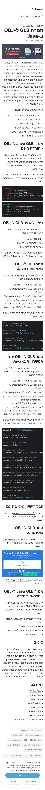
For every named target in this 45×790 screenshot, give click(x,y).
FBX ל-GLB (35, 707)
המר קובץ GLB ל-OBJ (30, 123)
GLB (41, 62)
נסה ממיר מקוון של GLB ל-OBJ (26, 132)
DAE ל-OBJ (35, 699)
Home (39, 9)
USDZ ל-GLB (34, 703)
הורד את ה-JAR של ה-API (27, 174)
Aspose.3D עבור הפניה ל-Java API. (24, 630)
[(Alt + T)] (32, 9)
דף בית (40, 26)
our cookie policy (34, 770)
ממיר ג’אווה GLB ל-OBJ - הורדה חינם (23, 115)
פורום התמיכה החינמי (18, 676)
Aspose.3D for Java (17, 155)
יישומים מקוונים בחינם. (30, 626)
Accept (22, 775)
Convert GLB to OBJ (34, 735)
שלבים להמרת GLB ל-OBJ (28, 119)
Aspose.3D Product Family (31, 730)
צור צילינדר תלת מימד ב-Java (27, 719)
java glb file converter (33, 750)
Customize (31, 782)
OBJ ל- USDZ (34, 695)
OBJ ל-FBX (35, 715)
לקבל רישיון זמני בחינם (24, 513)
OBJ (35, 62)
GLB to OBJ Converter (33, 740)
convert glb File (14, 745)
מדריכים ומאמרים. (32, 634)
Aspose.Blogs (29, 26)
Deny (13, 782)
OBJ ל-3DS (35, 691)
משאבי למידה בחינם (31, 135)
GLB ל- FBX (35, 711)
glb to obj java (14, 740)
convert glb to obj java (33, 745)
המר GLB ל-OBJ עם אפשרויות (27, 127)
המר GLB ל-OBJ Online (17, 580)
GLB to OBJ (17, 735)
